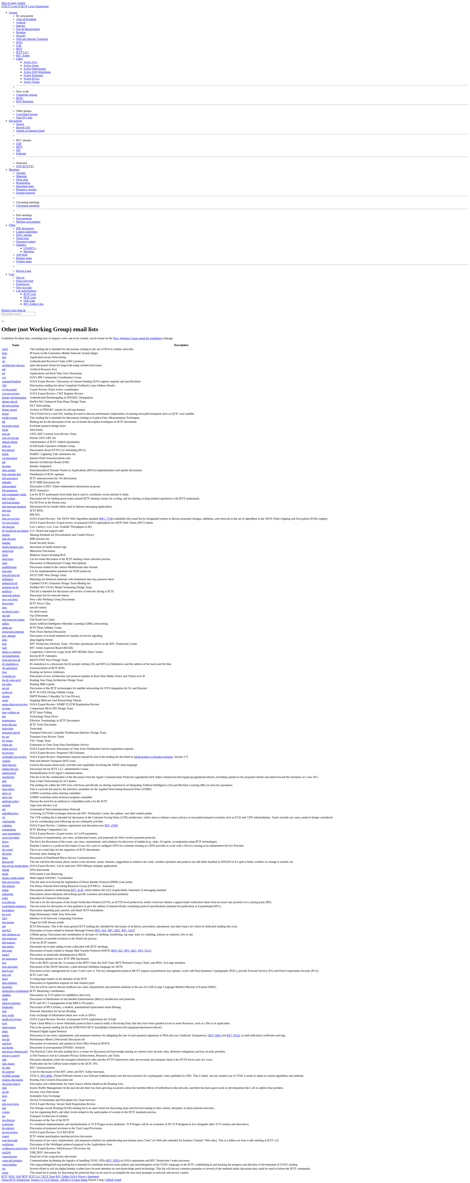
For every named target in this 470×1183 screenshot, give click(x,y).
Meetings (29, 251)
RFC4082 (46, 1075)
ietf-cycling (8, 498)
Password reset (24, 280)
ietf (4, 926)
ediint (5, 890)
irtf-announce (9, 490)
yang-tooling (9, 1164)
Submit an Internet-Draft (30, 130)
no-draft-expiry (10, 611)
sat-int (5, 688)
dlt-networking (10, 405)
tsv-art (5, 736)
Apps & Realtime (26, 19)
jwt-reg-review (10, 522)
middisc (6, 995)
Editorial (21, 153)
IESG (19, 42)
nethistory (7, 579)
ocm (4, 1023)
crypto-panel (9, 389)
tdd (4, 716)
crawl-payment (10, 837)
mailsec (6, 542)
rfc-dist (6, 1067)
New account (24, 287)
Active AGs (30, 62)
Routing (21, 32)
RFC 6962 (215, 1035)
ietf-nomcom (9, 938)
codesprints (8, 821)
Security (21, 35)
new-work (8, 1015)
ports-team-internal (13, 631)
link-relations (9, 982)
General (20, 22)
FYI (31, 166)
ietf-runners (8, 942)
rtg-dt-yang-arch (11, 680)
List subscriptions (26, 290)
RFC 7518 (106, 518)
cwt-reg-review (11, 393)
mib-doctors (9, 538)
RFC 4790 (111, 825)
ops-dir (6, 615)
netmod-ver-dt (10, 587)
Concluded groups (26, 114)
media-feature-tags (12, 546)
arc (4, 361)
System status (24, 261)
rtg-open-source (11, 1083)
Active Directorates (35, 68)
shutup (6, 696)
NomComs (22, 238)
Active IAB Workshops (37, 72)
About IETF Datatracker (15, 1179)
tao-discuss (8, 1120)
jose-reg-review (11, 518)
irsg (4, 962)
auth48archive (10, 813)
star (4, 1108)
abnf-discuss (9, 764)
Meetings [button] (14, 169)
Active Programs (33, 75)
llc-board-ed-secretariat (15, 530)
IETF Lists (30, 294)
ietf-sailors (8, 946)
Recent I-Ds (23, 127)
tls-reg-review (10, 1132)
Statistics (21, 244)
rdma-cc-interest (11, 651)
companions (9, 829)
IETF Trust (48, 1176)
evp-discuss (8, 902)
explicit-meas (9, 417)
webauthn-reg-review (14, 756)
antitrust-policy (10, 801)
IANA (73, 1176)
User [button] (11, 274)
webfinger (8, 1144)
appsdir (6, 805)
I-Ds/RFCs (30, 248)
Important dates (25, 186)
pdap (5, 1031)
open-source (9, 1027)
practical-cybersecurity (15, 1051)
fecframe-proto (10, 425)
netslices (7, 591)
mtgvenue (7, 559)
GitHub (109, 1179)
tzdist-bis (7, 744)
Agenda (20, 173)
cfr (3, 817)
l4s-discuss (8, 526)
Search (20, 124)
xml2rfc (6, 1152)
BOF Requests (24, 101)
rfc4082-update (11, 1075)
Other (19, 58)
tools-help (7, 728)
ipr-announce (9, 958)
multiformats (9, 567)
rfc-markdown (10, 664)
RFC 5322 (128, 930)
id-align (6, 466)
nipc (4, 607)
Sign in (20, 277)
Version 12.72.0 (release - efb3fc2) (51, 1179)
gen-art (6, 433)
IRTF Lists (30, 297)
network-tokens (11, 595)
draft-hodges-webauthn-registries (154, 756)
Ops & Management (28, 29)
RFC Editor (23, 55)
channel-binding (11, 381)
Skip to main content (13, 3)
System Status (79, 1179)
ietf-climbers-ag (11, 934)
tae (3, 1116)
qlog (4, 639)
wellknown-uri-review (15, 1148)
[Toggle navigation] (2, 321)
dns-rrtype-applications (15, 865)
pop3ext (6, 1043)
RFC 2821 (130, 950)
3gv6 (5, 349)
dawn (5, 841)
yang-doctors (9, 1156)
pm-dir (6, 1039)
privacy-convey (11, 1055)
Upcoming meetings (27, 205)
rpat (4, 643)
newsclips (7, 603)
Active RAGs (31, 78)
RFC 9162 (233, 1035)
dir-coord (7, 849)
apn (4, 357)
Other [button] (12, 225)
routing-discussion (12, 1079)
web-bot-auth (9, 1140)
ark (4, 369)
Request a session (26, 189)
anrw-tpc (7, 797)
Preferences (23, 284)
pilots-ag (7, 627)
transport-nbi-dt (11, 732)
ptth (4, 1059)
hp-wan (6, 914)
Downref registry (26, 241)
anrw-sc (6, 793)
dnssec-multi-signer (13, 877)
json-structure (10, 966)
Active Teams (31, 81)
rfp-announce (9, 668)
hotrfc (5, 454)
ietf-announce (10, 478)
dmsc (5, 857)
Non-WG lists (24, 117)
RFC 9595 (113, 1160)
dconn (5, 845)
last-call (6, 974)
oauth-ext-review (12, 1019)
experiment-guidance (14, 906)
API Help (21, 254)
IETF (4, 1176)
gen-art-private (10, 437)
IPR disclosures (25, 228)
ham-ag (6, 446)
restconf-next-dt (11, 660)
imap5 (5, 954)
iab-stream (8, 922)
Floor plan (22, 179)
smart (5, 700)
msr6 (5, 555)
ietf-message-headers (14, 506)
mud (4, 563)
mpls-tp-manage (11, 1003)
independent (9, 486)
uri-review (8, 752)
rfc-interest (8, 1071)
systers (6, 1112)
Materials (21, 176)
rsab (4, 647)
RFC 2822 (114, 930)
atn (4, 809)
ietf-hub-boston (11, 502)
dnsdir (5, 869)
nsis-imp (7, 571)
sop (4, 1100)
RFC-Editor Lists (34, 304)
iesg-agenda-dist (11, 474)
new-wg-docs (10, 599)
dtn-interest (8, 886)
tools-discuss (9, 724)
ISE (18, 150)
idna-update (9, 470)
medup (6, 534)
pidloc (5, 623)
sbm (4, 1087)
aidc (4, 781)
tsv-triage (7, 740)
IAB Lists (29, 300)
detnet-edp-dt (9, 401)
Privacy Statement (88, 1176)
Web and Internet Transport (32, 39)
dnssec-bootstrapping (14, 397)
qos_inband (8, 635)
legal (5, 978)
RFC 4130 (77, 890)
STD (19, 166)
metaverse (8, 551)
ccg (4, 377)
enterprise (7, 894)
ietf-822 (6, 930)
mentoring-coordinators (15, 991)
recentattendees (11, 655)
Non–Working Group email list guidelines (137, 338)
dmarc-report (9, 409)
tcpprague (7, 1124)
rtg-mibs (7, 684)
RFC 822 (100, 930)
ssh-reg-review (10, 1104)
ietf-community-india (14, 494)
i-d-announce (9, 458)
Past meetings (24, 218)
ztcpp (5, 1172)
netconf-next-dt (11, 575)
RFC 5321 (144, 950)
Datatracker (42, 6)
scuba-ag (7, 692)
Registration (23, 182)
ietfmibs (6, 482)
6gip (4, 353)
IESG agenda (24, 235)
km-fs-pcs (7, 970)
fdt (3, 421)
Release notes (24, 258)
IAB (18, 45)
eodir (5, 898)
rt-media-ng (8, 676)
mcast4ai (7, 986)
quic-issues (8, 1063)
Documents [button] (15, 120)
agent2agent (9, 773)
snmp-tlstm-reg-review (15, 704)
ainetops (7, 785)
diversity (7, 853)
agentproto (8, 777)
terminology (9, 720)
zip (4, 1168)
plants (5, 1035)
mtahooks (7, 1007)
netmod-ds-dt (9, 583)
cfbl (4, 385)
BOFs (19, 98)
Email (117, 1179)
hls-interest (8, 450)
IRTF (19, 48)
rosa (4, 672)
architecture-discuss (13, 365)
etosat (5, 413)
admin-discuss (10, 769)
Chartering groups (26, 94)
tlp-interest (8, 1128)
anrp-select (8, 789)
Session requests (25, 192)
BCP (26, 166)
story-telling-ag (10, 712)
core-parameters (11, 833)
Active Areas (31, 65)
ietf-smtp (7, 950)
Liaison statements (26, 231)
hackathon (8, 910)
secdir (5, 1091)
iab (4, 462)
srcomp (6, 708)
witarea (6, 760)
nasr (4, 1011)
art (3, 373)
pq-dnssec (8, 1047)
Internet (20, 25)
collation (7, 825)
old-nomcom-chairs (13, 619)
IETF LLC (22, 52)
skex (4, 1095)
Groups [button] (13, 12)
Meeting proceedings (28, 221)
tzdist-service (9, 748)
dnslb (5, 873)
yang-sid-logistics (12, 1160)
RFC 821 (117, 950)
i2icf (4, 918)
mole (5, 999)
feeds (5, 429)
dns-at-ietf (8, 861)
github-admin (9, 442)
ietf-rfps (6, 510)
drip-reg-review (11, 882)
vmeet (5, 1136)
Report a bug (23, 270)
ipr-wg (6, 514)
